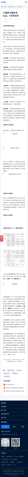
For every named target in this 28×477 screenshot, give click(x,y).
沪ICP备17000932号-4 (18, 471)
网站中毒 (3, 464)
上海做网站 (12, 462)
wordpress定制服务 (19, 456)
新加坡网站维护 (4, 462)
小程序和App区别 (10, 370)
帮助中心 (3, 456)
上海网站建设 (19, 462)
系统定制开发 (5, 414)
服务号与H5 (19, 370)
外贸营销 (3, 406)
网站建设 (3, 403)
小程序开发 (9, 464)
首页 (2, 6)
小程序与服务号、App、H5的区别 (14, 361)
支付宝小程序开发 (5, 459)
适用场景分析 (15, 373)
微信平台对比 (7, 373)
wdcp (14, 464)
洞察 (5, 6)
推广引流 (3, 410)
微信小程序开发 (14, 459)
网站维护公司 (10, 456)
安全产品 (3, 417)
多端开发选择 (7, 376)
